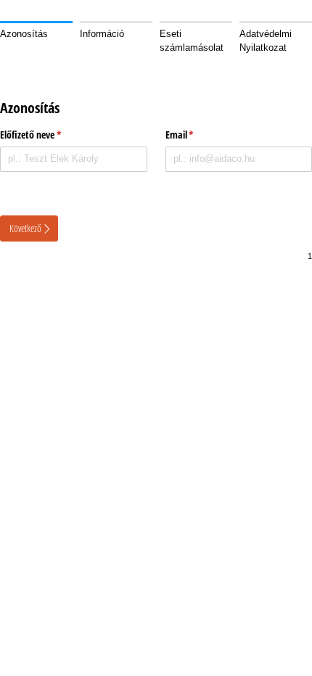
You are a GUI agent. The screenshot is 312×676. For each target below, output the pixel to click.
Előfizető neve (69, 134)
